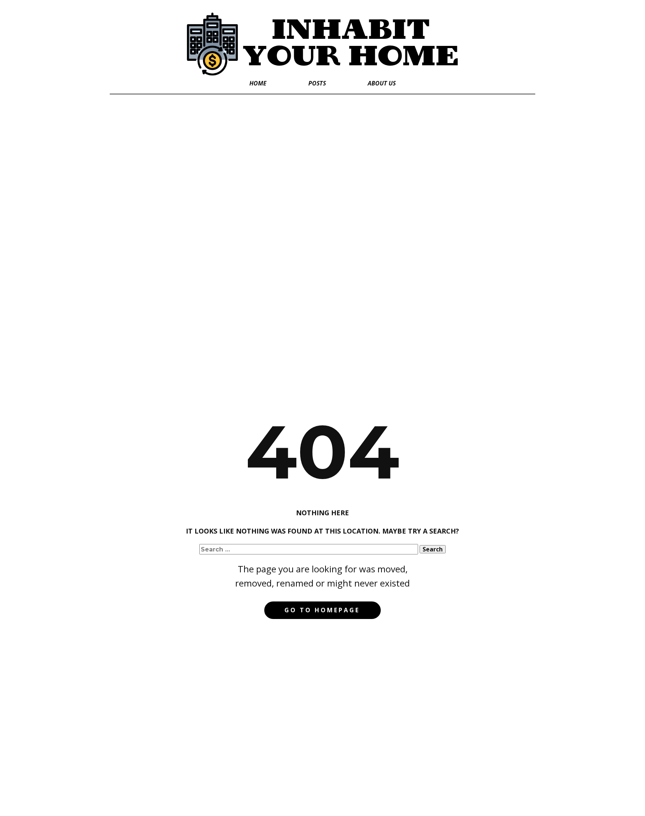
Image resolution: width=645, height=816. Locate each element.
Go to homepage (322, 610)
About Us (382, 83)
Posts (317, 83)
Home (258, 83)
